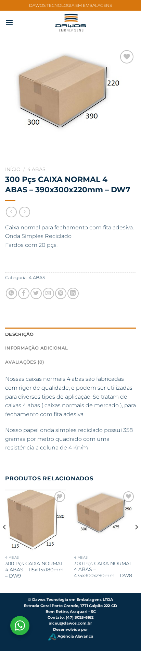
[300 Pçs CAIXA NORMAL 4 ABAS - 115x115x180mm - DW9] (36, 521)
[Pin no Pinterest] (60, 293)
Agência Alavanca (74, 636)
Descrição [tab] (19, 334)
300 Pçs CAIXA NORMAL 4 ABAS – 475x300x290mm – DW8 (103, 569)
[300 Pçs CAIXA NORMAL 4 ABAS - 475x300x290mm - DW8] (105, 521)
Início (13, 169)
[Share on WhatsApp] (11, 293)
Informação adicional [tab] (36, 348)
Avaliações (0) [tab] (24, 362)
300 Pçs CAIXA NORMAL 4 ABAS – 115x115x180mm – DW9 (34, 569)
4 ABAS (36, 169)
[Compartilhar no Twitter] (36, 293)
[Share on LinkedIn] (73, 293)
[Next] (136, 541)
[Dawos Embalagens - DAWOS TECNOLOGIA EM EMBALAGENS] (70, 23)
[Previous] (4, 541)
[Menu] (9, 22)
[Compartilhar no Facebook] (23, 293)
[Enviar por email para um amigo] (48, 293)
